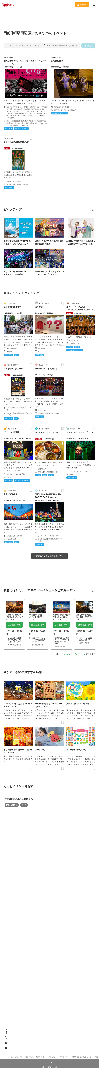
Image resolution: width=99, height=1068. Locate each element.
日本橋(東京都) (37, 121)
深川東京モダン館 (12, 109)
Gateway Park (73, 340)
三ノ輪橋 (22, 125)
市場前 (9, 477)
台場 (8, 413)
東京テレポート (54, 413)
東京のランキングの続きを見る (49, 556)
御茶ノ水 (20, 123)
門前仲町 (66, 110)
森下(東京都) (58, 110)
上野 (14, 539)
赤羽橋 (51, 539)
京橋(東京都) (34, 123)
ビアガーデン (79, 654)
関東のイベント (41, 1057)
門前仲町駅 (10, 805)
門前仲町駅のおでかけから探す (82, 1057)
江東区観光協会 (36, 109)
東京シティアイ (17, 111)
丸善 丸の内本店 (12, 107)
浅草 (27, 125)
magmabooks (19, 113)
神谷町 (41, 123)
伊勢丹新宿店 (42, 469)
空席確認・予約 (14, 625)
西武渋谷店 (41, 348)
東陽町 (26, 123)
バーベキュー (66, 654)
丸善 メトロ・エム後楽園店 (34, 113)
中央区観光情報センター (32, 111)
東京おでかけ (53, 1057)
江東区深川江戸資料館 (61, 107)
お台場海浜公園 (43, 413)
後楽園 (15, 125)
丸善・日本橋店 (42, 107)
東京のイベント (65, 1057)
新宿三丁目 (50, 472)
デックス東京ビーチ (44, 410)
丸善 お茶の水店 (24, 109)
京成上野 (9, 539)
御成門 (45, 539)
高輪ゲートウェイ (75, 343)
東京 (8, 121)
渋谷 (39, 351)
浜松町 (56, 539)
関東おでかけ (29, 1057)
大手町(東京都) (15, 121)
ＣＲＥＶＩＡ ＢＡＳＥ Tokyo (16, 474)
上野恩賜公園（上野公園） (15, 536)
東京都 (6, 57)
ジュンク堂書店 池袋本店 (26, 107)
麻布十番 (9, 351)
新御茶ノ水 (12, 123)
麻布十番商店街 (12, 348)
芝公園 (40, 539)
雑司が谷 (28, 121)
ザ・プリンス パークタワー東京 (48, 536)
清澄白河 (73, 110)
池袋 (22, 121)
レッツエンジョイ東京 (15, 1057)
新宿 (39, 472)
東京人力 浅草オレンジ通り (24, 115)
